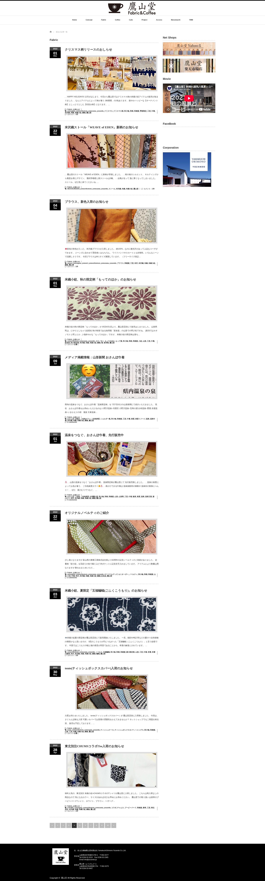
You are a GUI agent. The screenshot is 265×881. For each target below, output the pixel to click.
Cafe (131, 20)
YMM (191, 20)
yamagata (71, 111)
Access (159, 20)
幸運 (149, 652)
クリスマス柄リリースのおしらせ (88, 49)
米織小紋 (78, 113)
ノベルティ (133, 574)
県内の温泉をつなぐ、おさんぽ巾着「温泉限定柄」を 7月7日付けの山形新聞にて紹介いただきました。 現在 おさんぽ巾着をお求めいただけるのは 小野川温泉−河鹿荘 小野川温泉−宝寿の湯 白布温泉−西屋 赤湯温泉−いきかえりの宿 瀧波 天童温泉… (111, 408)
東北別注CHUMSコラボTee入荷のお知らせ (94, 746)
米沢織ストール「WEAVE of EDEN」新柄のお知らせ (101, 127)
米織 (72, 113)
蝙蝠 (98, 654)
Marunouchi (175, 20)
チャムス (120, 808)
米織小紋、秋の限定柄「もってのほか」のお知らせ (100, 279)
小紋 (140, 341)
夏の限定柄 (130, 652)
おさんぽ (70, 419)
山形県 (121, 497)
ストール (112, 189)
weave (69, 263)
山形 (144, 341)
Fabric (103, 20)
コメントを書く (73, 344)
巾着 (153, 111)
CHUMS (70, 808)
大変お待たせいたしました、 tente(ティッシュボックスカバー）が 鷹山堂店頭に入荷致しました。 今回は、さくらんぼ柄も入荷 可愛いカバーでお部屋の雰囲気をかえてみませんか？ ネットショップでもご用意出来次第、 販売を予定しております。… (112, 719)
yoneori (85, 263)
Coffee (117, 20)
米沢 (136, 263)
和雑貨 (136, 111)
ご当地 (77, 497)
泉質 (132, 419)
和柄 (131, 111)
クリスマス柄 (118, 111)
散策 (134, 497)
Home (74, 20)
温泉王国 (148, 497)
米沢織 (67, 113)
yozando (100, 111)
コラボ (113, 808)
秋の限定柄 (75, 343)
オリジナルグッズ (111, 574)
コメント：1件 (72, 114)
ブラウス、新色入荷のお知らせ (86, 201)
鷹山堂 (88, 113)
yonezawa (92, 111)
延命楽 (67, 343)
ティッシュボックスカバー (124, 730)
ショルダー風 (105, 419)
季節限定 (143, 111)
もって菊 (119, 341)
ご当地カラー (86, 419)
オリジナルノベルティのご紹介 (87, 513)
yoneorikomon (81, 111)
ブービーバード (130, 808)
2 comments (72, 422)
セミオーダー (123, 574)
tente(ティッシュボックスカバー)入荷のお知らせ (99, 668)
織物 (84, 113)
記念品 (103, 576)
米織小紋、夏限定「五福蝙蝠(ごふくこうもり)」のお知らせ (106, 590)
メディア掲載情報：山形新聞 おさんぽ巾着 (94, 357)
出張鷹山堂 (94, 497)
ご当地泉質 (95, 419)
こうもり (99, 652)
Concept (89, 20)
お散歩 (77, 419)
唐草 (144, 808)
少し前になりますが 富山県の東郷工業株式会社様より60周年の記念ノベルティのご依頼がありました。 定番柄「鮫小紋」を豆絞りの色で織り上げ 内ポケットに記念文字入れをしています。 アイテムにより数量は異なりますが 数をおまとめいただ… (112, 564)
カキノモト (100, 341)
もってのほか (110, 341)
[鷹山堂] (132, 14)
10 (108, 825)
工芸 (149, 111)
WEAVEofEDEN (73, 189)
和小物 (126, 111)
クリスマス (108, 111)
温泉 (147, 419)
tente (69, 730)
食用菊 (106, 343)
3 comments (72, 500)
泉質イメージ (140, 419)
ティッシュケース (107, 730)
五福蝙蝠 (106, 652)
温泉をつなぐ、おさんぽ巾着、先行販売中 (94, 435)
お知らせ (76, 109)
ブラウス (120, 263)
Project (144, 20)
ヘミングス (139, 730)
